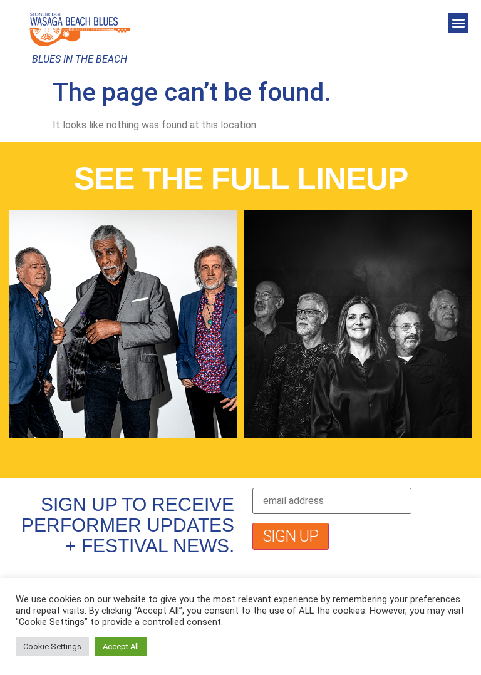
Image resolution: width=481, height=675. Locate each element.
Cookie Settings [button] (52, 646)
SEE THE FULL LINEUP (241, 178)
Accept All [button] (121, 646)
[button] (458, 23)
